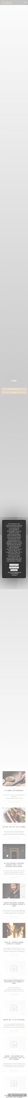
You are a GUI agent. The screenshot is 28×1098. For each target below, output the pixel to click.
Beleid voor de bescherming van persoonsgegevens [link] (14, 573)
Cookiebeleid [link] (14, 575)
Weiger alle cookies (14, 567)
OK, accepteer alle (14, 564)
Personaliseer (14, 570)
